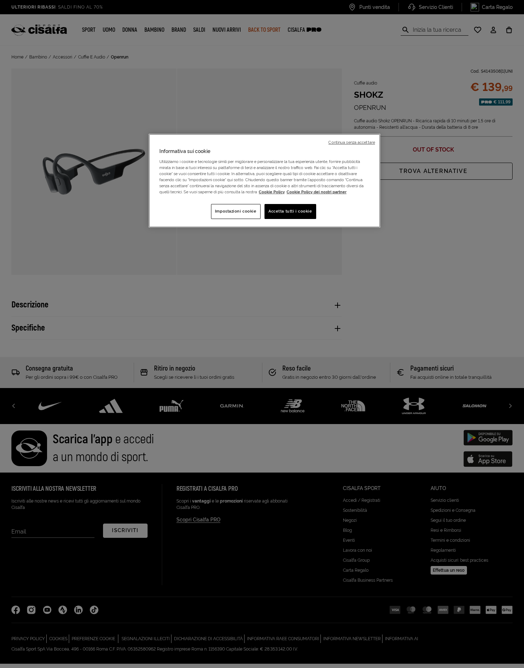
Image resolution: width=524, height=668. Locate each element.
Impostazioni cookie (236, 211)
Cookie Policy (272, 191)
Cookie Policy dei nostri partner (316, 191)
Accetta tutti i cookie (290, 211)
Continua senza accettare (351, 142)
